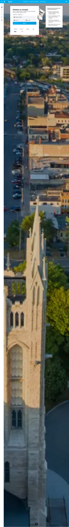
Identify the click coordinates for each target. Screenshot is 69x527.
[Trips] (1, 17)
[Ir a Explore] (1, 14)
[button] (2, 1)
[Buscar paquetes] (1, 12)
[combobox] (18, 14)
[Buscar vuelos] (1, 5)
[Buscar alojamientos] (1, 7)
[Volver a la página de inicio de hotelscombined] (8, 1)
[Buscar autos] (1, 9)
